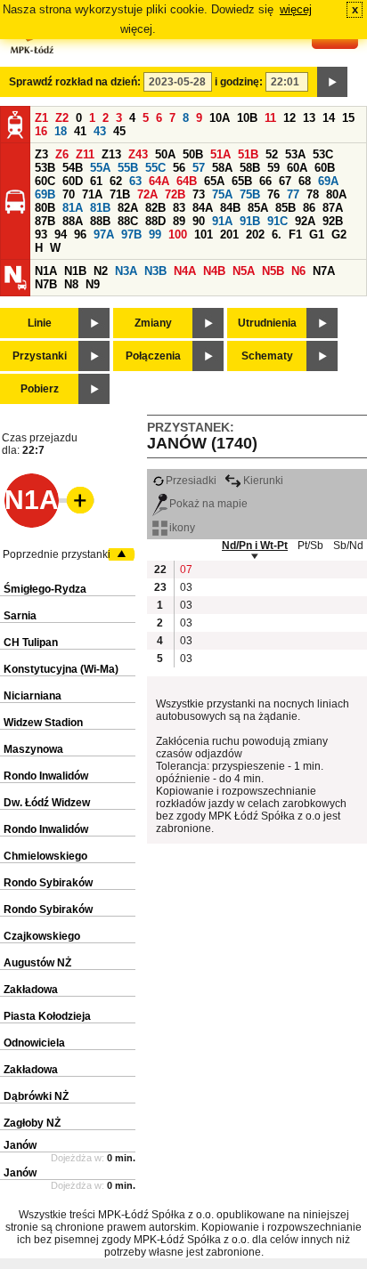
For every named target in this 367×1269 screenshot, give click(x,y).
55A (100, 167)
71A (92, 194)
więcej (296, 9)
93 (41, 234)
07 (186, 569)
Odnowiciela (34, 1043)
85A (258, 207)
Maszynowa (33, 749)
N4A (185, 271)
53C (323, 154)
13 (309, 118)
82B (155, 207)
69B (45, 194)
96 (80, 234)
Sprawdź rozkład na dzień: (75, 82)
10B (247, 118)
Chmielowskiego (45, 856)
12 (289, 118)
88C (128, 221)
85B (285, 207)
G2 (339, 234)
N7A (324, 271)
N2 (101, 271)
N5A (243, 271)
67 (285, 181)
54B (72, 167)
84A (202, 207)
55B (128, 167)
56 (179, 167)
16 (41, 131)
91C (277, 221)
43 (100, 131)
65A (214, 181)
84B (230, 207)
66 (265, 181)
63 (135, 181)
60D (72, 181)
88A (72, 221)
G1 (316, 234)
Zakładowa (31, 989)
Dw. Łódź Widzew (47, 802)
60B (324, 167)
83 (179, 207)
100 (177, 234)
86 (309, 207)
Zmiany (153, 323)
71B (120, 194)
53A (295, 154)
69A (328, 181)
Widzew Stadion (43, 722)
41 (80, 131)
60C (45, 181)
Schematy (267, 356)
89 (179, 221)
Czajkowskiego (42, 936)
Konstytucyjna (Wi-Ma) (61, 669)
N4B (214, 271)
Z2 (62, 118)
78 (312, 194)
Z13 (111, 154)
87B (45, 221)
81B (100, 207)
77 (293, 194)
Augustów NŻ (37, 963)
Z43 (138, 154)
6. (276, 234)
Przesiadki (191, 480)
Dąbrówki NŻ (36, 1096)
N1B (75, 271)
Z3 (41, 154)
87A (332, 207)
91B (250, 221)
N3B (155, 271)
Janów (20, 1145)
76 (273, 194)
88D (155, 221)
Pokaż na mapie (208, 503)
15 (348, 118)
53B (45, 167)
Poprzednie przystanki (56, 554)
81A (72, 207)
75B (250, 194)
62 (116, 181)
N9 (93, 284)
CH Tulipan (31, 642)
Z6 (62, 154)
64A (159, 181)
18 (60, 131)
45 (119, 131)
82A (128, 207)
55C (155, 167)
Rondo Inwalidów (46, 776)
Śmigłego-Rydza (45, 589)
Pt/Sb (310, 545)
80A (336, 194)
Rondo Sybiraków (48, 883)
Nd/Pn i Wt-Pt (255, 545)
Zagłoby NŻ (32, 1123)
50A (165, 154)
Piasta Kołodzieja (47, 1016)
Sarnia (20, 616)
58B (250, 167)
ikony (182, 527)
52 (271, 154)
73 (198, 194)
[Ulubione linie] (74, 500)
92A (305, 221)
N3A (126, 271)
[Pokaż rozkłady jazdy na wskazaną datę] (332, 82)
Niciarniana (32, 696)
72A (147, 194)
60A (297, 167)
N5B (273, 271)
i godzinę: (239, 82)
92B (332, 221)
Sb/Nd (348, 545)
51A (220, 154)
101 (203, 234)
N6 (298, 271)
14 (328, 118)
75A (222, 194)
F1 (295, 234)
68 (304, 181)
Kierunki (263, 480)
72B (175, 194)
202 (255, 234)
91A (222, 221)
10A (219, 118)
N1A (46, 271)
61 (96, 181)
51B (248, 154)
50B (193, 154)
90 (198, 221)
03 (186, 587)
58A (222, 167)
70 (68, 194)
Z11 (85, 154)
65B (242, 181)
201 (229, 234)
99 (155, 234)
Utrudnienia (267, 323)
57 (198, 167)
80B (45, 207)
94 (60, 234)
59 (273, 167)
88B (100, 221)
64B (186, 181)
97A (104, 234)
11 (270, 118)
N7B (46, 284)
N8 (71, 284)
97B (131, 234)
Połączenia (153, 356)
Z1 (41, 118)
